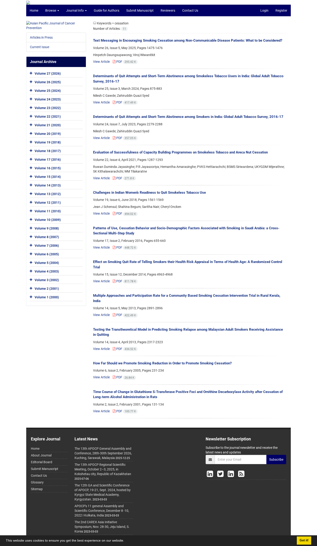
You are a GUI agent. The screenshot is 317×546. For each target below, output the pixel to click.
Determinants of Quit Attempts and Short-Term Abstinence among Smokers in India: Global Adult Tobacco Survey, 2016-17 (188, 117)
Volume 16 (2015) (48, 168)
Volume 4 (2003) (47, 271)
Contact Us (190, 10)
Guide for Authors (106, 10)
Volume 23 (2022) (48, 108)
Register (281, 10)
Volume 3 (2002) (47, 280)
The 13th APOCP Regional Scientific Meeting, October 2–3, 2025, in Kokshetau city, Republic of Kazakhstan (102, 469)
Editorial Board (41, 462)
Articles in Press (41, 37)
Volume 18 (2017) (48, 151)
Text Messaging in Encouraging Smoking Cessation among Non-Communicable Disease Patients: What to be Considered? (187, 40)
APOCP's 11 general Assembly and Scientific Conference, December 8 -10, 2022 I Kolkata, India (101, 510)
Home (34, 10)
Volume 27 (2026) (48, 73)
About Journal (41, 455)
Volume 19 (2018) (48, 142)
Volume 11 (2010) (48, 211)
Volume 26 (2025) (48, 82)
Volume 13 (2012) (48, 194)
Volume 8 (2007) (47, 237)
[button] (125, 541)
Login (264, 10)
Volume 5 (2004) (47, 263)
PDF (126, 61)
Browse (51, 10)
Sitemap (37, 489)
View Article (101, 61)
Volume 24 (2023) (48, 99)
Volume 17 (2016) (48, 159)
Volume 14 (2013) (48, 185)
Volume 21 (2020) (48, 125)
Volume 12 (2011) (48, 202)
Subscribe (276, 459)
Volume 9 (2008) (47, 228)
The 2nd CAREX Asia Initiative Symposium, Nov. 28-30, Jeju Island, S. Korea (101, 526)
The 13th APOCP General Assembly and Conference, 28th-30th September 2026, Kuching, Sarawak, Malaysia (103, 453)
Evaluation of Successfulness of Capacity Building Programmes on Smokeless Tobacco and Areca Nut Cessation (180, 152)
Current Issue (39, 47)
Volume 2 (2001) (47, 288)
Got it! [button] (304, 540)
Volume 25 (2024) (48, 91)
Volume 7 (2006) (47, 245)
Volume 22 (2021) (48, 116)
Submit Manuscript (140, 10)
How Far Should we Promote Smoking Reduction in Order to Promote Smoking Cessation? (162, 363)
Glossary (37, 482)
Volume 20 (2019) (48, 134)
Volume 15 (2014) (48, 177)
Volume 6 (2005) (47, 254)
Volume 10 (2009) (48, 220)
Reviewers (168, 10)
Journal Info (75, 10)
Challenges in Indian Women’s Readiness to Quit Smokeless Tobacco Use (149, 192)
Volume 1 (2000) (47, 297)
